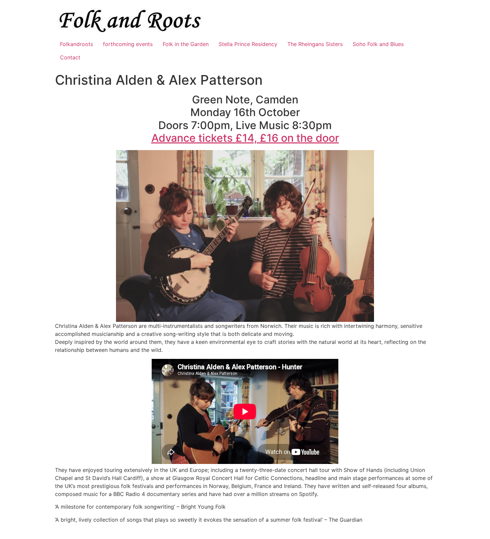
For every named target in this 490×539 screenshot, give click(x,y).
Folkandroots (76, 44)
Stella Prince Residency (248, 44)
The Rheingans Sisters (315, 44)
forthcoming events (128, 44)
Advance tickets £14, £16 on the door (245, 137)
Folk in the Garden (186, 44)
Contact (70, 57)
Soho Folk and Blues (378, 44)
